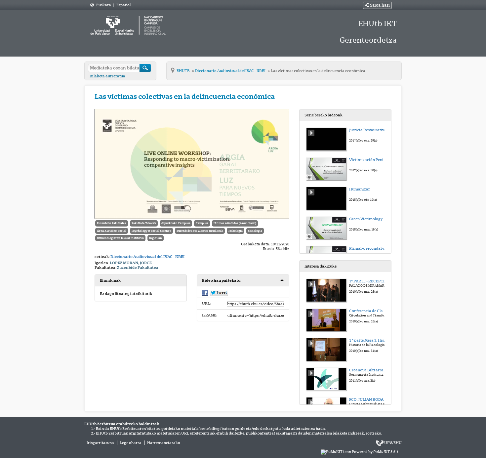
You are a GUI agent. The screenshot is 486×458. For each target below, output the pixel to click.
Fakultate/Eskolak (144, 223)
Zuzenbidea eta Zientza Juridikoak (200, 230)
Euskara (104, 5)
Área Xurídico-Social (111, 230)
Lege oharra (131, 442)
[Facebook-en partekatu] (205, 292)
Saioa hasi (379, 5)
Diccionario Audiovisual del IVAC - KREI (230, 70)
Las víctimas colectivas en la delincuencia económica (318, 70)
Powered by (375, 451)
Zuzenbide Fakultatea (111, 223)
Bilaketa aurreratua (107, 76)
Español (123, 5)
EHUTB (183, 70)
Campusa (202, 223)
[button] (243, 280)
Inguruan (155, 238)
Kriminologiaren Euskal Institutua (120, 238)
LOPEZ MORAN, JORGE (131, 263)
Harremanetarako (163, 442)
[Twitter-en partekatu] (218, 292)
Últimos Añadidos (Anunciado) (235, 223)
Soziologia (255, 230)
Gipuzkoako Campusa (175, 223)
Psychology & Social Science (151, 230)
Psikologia (235, 230)
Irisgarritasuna (100, 442)
